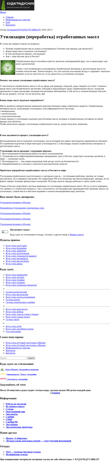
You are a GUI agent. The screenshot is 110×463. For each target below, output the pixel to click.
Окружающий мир (15, 411)
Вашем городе (77, 234)
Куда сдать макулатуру (17, 309)
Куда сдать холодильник (17, 253)
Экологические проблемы (19, 427)
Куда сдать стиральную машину (21, 256)
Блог (8, 22)
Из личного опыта (15, 406)
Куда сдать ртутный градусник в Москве (26, 342)
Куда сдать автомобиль (17, 258)
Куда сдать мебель (14, 311)
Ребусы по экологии (16, 404)
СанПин (10, 417)
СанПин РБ (12, 422)
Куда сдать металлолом (17, 294)
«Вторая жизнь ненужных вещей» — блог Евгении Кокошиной (38, 441)
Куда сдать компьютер (16, 274)
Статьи (9, 409)
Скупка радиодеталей (16, 292)
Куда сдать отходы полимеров (20, 297)
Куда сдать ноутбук (15, 277)
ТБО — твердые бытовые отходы (23, 452)
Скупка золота (13, 299)
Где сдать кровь (13, 331)
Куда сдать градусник (16, 245)
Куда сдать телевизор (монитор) (21, 285)
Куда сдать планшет (15, 282)
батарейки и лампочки (21, 369)
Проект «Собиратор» (17, 438)
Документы (12, 414)
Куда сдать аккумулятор (17, 261)
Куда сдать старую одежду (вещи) (22, 314)
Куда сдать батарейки (16, 248)
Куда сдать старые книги (18, 317)
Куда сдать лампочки (16, 251)
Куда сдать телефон (15, 280)
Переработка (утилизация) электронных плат (22, 208)
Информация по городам (18, 19)
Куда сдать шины (14, 263)
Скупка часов (12, 319)
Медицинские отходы (17, 454)
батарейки (27, 374)
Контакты (10, 25)
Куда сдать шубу (14, 326)
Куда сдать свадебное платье (20, 329)
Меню (3, 12)
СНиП (9, 419)
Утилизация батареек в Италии (15, 202)
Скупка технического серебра (20, 302)
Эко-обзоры (12, 424)
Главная (9, 17)
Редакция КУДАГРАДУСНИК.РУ (23, 30)
